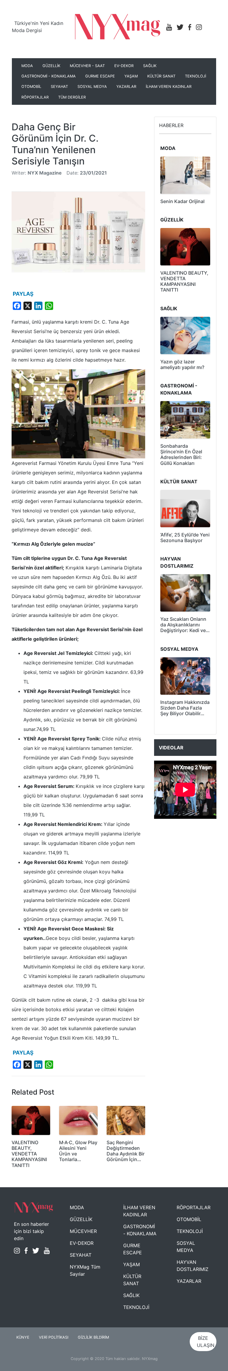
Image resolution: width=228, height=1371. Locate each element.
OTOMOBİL (31, 86)
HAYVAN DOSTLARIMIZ (192, 1265)
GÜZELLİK (51, 66)
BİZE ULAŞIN (205, 1341)
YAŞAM (131, 76)
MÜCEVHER (83, 1231)
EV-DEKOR (124, 66)
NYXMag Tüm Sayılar (85, 1270)
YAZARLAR (126, 86)
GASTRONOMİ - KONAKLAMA (48, 76)
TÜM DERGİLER (72, 97)
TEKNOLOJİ (195, 76)
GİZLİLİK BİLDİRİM (93, 1337)
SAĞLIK (149, 66)
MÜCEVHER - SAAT (87, 66)
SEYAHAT (59, 86)
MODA (27, 66)
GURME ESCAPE (100, 76)
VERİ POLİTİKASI (53, 1337)
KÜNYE (22, 1337)
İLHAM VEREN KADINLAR (168, 86)
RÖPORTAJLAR (35, 97)
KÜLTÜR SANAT (161, 76)
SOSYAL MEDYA (92, 86)
